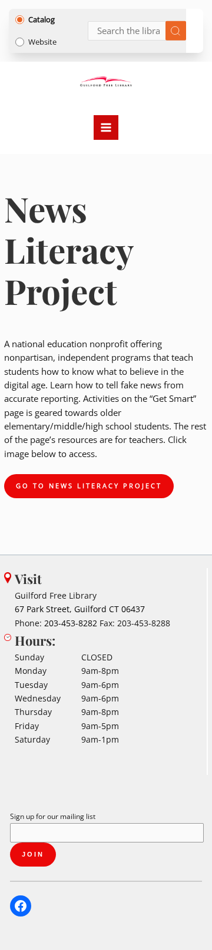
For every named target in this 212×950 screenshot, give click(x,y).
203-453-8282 (70, 623)
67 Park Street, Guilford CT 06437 (80, 609)
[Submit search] (175, 31)
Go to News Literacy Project (89, 485)
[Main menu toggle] (106, 127)
